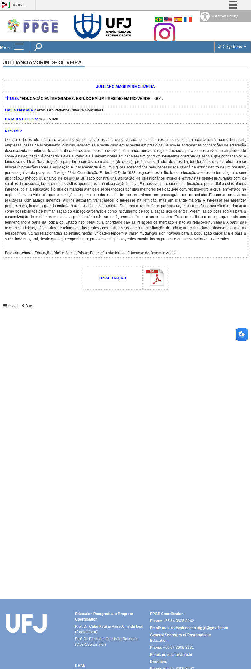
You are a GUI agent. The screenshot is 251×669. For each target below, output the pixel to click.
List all (13, 306)
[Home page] (32, 25)
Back (29, 306)
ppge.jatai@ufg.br (177, 654)
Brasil (19, 5)
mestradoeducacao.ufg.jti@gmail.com (195, 628)
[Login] (4, 5)
